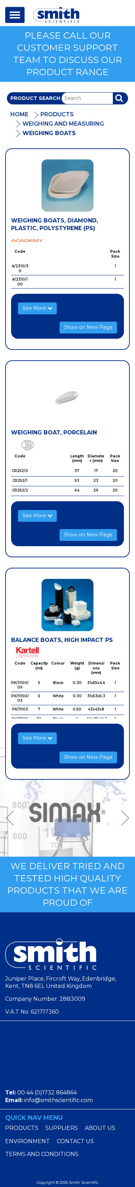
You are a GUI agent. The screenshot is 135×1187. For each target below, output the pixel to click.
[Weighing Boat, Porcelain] (67, 397)
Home (19, 114)
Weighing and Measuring (63, 123)
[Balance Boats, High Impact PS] (67, 605)
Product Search (35, 98)
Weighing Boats (49, 133)
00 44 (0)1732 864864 (47, 1092)
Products (57, 114)
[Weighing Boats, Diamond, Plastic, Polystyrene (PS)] (67, 185)
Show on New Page (88, 327)
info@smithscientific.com (58, 1100)
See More (34, 308)
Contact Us (75, 1141)
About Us (100, 1128)
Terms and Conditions (42, 1154)
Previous (12, 818)
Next (123, 818)
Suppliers (61, 1128)
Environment (27, 1141)
